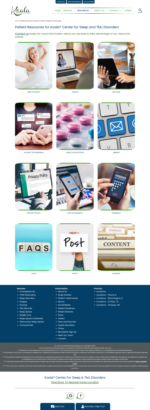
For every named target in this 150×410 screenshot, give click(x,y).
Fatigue (23, 301)
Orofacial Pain (26, 325)
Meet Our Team (65, 335)
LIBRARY (116, 152)
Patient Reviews (65, 311)
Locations (101, 291)
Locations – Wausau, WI (108, 305)
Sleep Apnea (26, 311)
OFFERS (128, 10)
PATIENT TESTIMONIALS (34, 152)
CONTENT (116, 273)
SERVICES (67, 10)
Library (61, 301)
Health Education (66, 325)
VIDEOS (75, 92)
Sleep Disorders (27, 298)
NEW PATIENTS (33, 92)
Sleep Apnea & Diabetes (31, 318)
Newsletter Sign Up (67, 331)
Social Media (64, 305)
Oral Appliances (27, 291)
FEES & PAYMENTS (75, 213)
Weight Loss (25, 315)
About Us (62, 291)
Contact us (22, 33)
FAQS (33, 273)
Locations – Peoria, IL (106, 295)
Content (62, 338)
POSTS (75, 273)
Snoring (23, 305)
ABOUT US (99, 10)
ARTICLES (116, 92)
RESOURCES (83, 10)
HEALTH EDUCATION (75, 152)
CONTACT (114, 10)
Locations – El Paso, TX (107, 301)
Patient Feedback (66, 308)
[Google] (70, 395)
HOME (58, 10)
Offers (61, 328)
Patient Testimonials (68, 298)
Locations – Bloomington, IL (109, 298)
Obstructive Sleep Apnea (32, 321)
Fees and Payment (67, 321)
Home (17, 21)
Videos (61, 318)
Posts (60, 315)
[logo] (20, 10)
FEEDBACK (116, 213)
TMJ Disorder (26, 308)
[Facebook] (80, 395)
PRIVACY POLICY (34, 213)
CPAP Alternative (28, 295)
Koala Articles (64, 295)
